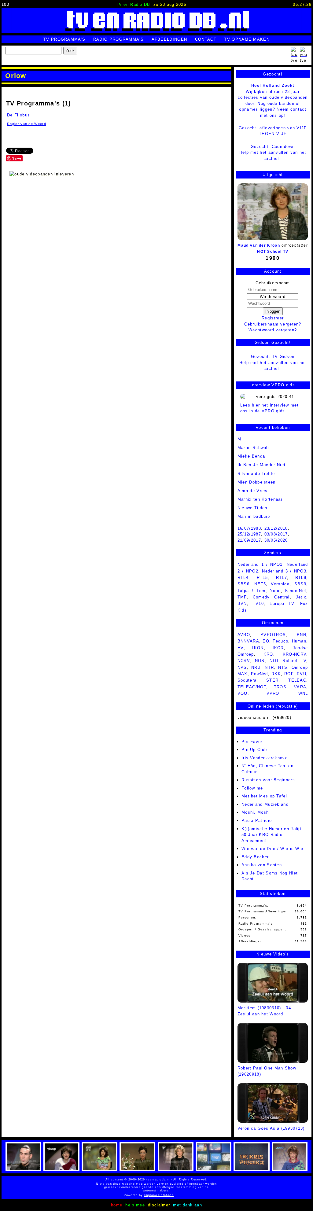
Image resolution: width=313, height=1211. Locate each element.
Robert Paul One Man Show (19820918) (267, 1071)
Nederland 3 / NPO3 (284, 571)
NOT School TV (272, 251)
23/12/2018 (276, 528)
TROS (280, 687)
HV (241, 648)
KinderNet (295, 590)
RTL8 (300, 577)
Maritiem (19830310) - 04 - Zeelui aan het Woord (266, 1011)
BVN (242, 603)
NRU (256, 667)
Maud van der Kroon (259, 245)
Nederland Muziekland (265, 804)
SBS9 (300, 584)
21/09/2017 (249, 540)
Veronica (280, 584)
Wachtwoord (272, 296)
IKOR (278, 648)
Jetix (301, 597)
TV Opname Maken (247, 39)
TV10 (258, 603)
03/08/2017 (276, 534)
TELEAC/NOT (252, 687)
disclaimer (159, 1205)
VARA (300, 687)
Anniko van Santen (261, 865)
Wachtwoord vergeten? (273, 330)
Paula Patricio (256, 820)
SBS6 (243, 584)
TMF (242, 597)
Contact (205, 39)
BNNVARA (248, 641)
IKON (257, 648)
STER (272, 680)
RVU (301, 674)
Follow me (252, 788)
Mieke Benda (251, 456)
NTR (269, 667)
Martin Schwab (253, 447)
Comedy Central (271, 597)
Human (299, 641)
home (116, 1205)
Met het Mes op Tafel (264, 796)
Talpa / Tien (252, 590)
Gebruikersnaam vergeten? (272, 324)
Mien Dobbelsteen (257, 482)
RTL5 (262, 577)
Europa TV (282, 603)
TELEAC (297, 680)
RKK (276, 674)
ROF (288, 674)
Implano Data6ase (169, 1195)
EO (266, 641)
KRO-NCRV (294, 654)
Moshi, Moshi (255, 812)
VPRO (273, 693)
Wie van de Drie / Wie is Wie (272, 848)
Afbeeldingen (169, 39)
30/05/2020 (276, 540)
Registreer (273, 318)
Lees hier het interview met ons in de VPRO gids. (269, 408)
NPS (242, 667)
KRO (268, 654)
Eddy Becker (255, 857)
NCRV (244, 660)
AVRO (244, 634)
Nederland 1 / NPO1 (260, 564)
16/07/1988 (249, 528)
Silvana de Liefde (256, 473)
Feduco (280, 641)
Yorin (275, 590)
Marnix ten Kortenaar (260, 499)
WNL (303, 693)
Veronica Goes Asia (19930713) (271, 1128)
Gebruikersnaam (273, 283)
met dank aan (187, 1205)
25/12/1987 (249, 534)
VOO (243, 693)
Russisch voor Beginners (268, 780)
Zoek (70, 50)
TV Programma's (64, 39)
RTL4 (243, 577)
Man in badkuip (254, 516)
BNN (301, 634)
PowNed (259, 674)
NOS (260, 660)
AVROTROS (273, 634)
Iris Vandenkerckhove (264, 758)
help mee (135, 1205)
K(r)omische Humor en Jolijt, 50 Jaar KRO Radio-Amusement (272, 834)
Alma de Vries (253, 490)
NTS (282, 667)
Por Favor (252, 741)
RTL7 (281, 577)
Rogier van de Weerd (26, 124)
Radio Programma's (118, 39)
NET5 (260, 584)
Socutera (247, 680)
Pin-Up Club (254, 749)
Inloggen (272, 311)
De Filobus (18, 115)
